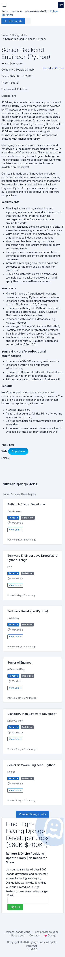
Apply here (18, 451)
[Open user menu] (28, 21)
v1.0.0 (34, 949)
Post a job (15, 21)
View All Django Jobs (32, 814)
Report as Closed (53, 68)
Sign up (15, 906)
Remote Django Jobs (17, 931)
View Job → (15, 529)
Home (4, 35)
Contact (34, 935)
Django (51, 935)
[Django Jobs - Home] (61, 5)
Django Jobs (19, 35)
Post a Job (18, 935)
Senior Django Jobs (46, 931)
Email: (10, 895)
